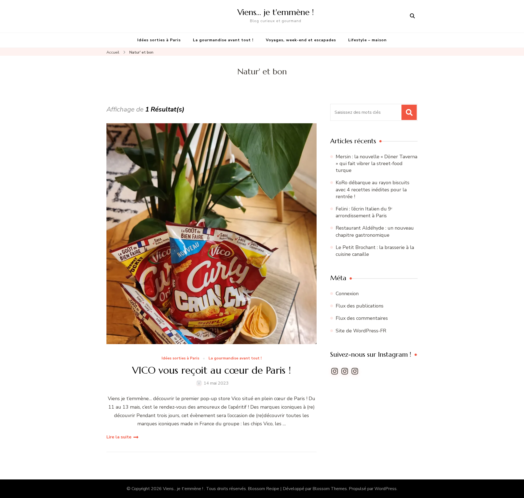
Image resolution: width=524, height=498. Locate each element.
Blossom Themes (329, 489)
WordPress (385, 489)
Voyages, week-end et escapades (301, 40)
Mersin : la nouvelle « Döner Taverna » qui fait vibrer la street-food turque (376, 163)
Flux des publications (359, 306)
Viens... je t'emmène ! (183, 489)
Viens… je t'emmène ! (275, 12)
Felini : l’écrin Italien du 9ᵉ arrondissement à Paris (364, 212)
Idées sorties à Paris (159, 40)
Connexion (347, 293)
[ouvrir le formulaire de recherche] (412, 16)
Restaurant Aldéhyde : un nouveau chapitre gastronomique (375, 231)
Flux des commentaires (362, 318)
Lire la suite (119, 437)
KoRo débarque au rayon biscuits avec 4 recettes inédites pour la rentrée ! (372, 189)
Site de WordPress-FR (361, 330)
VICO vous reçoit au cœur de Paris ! (211, 370)
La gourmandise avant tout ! (223, 40)
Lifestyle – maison (367, 40)
